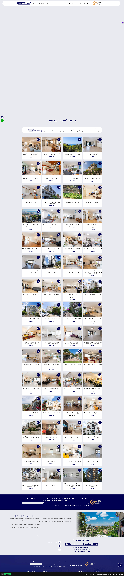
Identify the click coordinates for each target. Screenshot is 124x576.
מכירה (78, 129)
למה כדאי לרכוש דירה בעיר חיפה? (51, 549)
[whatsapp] (2, 120)
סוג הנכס (72, 128)
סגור (2, 574)
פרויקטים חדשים (71, 3)
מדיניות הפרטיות (77, 505)
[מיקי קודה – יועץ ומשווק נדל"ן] (97, 3)
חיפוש (32, 130)
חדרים (60, 128)
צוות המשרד (47, 3)
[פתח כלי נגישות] (123, 22)
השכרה (77, 131)
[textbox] (90, 130)
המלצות (42, 3)
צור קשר (34, 3)
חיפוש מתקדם (37, 130)
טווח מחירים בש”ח (51, 128)
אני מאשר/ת (7, 574)
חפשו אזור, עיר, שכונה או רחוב (93, 128)
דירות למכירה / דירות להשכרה (82, 3)
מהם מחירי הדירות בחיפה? (53, 542)
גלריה (39, 3)
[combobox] (90, 130)
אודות (52, 3)
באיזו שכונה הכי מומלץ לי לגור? (52, 546)
